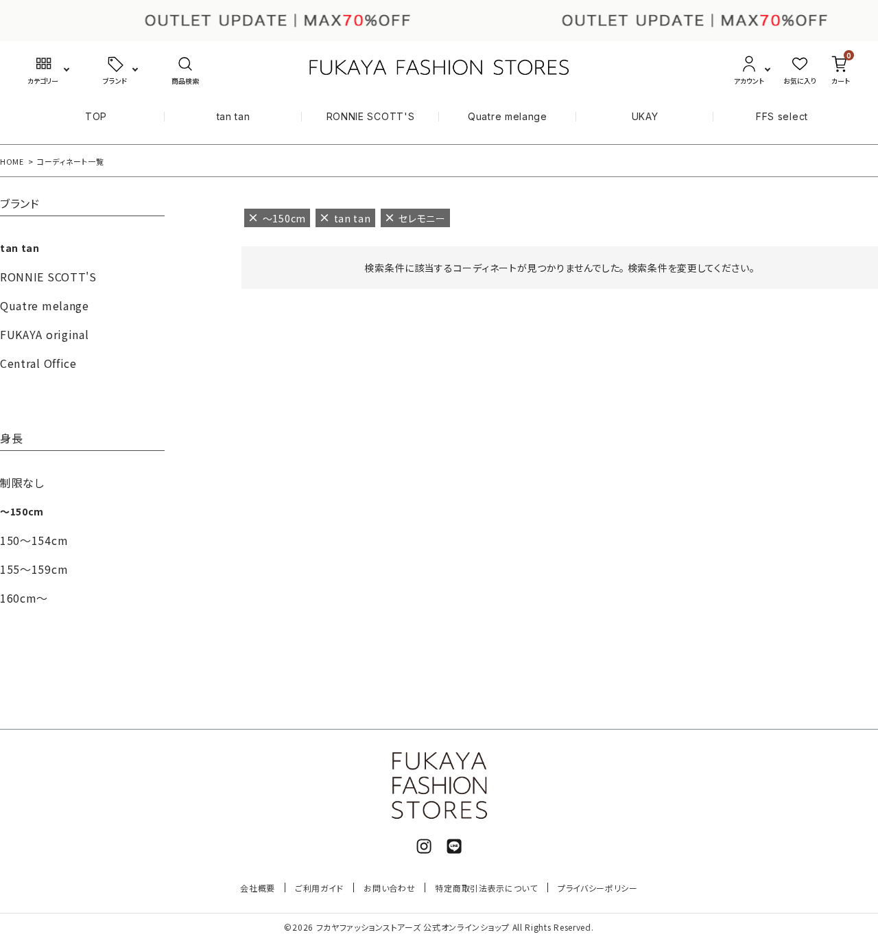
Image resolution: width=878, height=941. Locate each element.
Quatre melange (507, 116)
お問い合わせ (389, 888)
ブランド (20, 204)
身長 (11, 439)
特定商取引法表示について (486, 888)
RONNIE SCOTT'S (371, 116)
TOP (96, 116)
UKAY (645, 116)
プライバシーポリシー (598, 888)
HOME (12, 161)
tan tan (233, 116)
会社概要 (257, 888)
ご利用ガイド (319, 888)
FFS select (782, 116)
